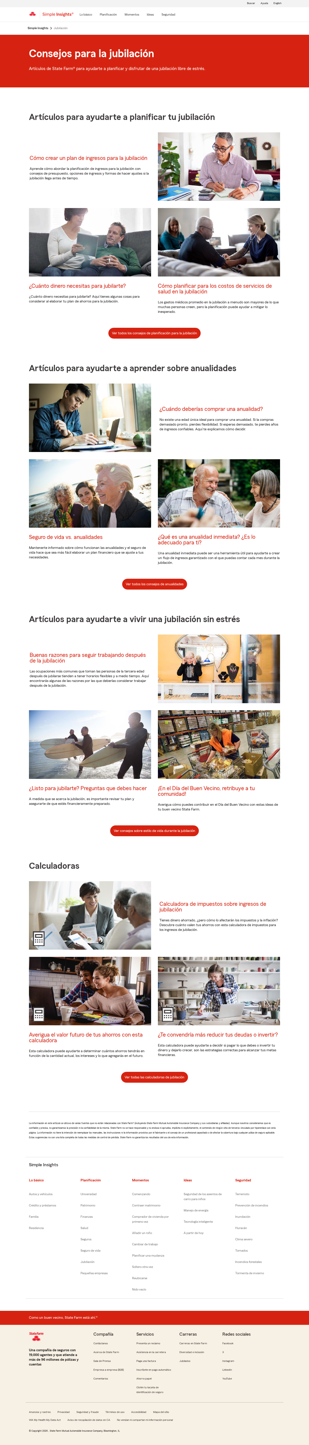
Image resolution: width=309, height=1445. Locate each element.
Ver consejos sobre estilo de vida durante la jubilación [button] (154, 831)
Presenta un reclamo (148, 1343)
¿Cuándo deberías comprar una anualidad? (211, 409)
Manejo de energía (196, 1210)
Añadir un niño (142, 1233)
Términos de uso (114, 1412)
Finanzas (87, 1216)
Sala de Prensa (102, 1361)
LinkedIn (227, 1369)
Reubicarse (139, 1278)
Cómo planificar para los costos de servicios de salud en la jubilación (215, 289)
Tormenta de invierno (249, 1273)
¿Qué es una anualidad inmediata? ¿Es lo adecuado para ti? (206, 540)
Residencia (36, 1228)
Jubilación (88, 1262)
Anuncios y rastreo (40, 1412)
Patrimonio (88, 1205)
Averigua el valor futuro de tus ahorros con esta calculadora (86, 1037)
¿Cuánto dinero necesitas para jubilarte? (77, 286)
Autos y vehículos (40, 1194)
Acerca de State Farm (106, 1352)
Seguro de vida (90, 1250)
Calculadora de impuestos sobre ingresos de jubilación (212, 907)
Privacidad (63, 1412)
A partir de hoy (194, 1233)
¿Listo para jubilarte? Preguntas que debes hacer (88, 788)
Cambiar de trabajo (145, 1244)
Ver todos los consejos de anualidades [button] (154, 584)
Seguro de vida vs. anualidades (66, 537)
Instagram (228, 1361)
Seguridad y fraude (87, 1412)
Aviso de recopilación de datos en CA (88, 1420)
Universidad (89, 1194)
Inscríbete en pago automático (153, 1369)
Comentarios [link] (100, 1378)
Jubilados (184, 1361)
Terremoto (242, 1194)
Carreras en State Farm (193, 1343)
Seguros (86, 1239)
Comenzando (141, 1194)
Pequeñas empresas (94, 1273)
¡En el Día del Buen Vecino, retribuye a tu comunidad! (206, 791)
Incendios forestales (248, 1262)
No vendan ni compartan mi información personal (145, 1420)
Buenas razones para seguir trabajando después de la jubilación (88, 658)
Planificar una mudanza (148, 1255)
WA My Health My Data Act (45, 1420)
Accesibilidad (138, 1412)
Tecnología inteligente (198, 1221)
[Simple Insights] (58, 16)
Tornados (241, 1250)
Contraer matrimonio (146, 1205)
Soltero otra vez (142, 1267)
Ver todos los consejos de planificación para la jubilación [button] (154, 333)
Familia (33, 1216)
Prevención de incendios (251, 1205)
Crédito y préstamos (42, 1205)
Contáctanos (100, 1343)
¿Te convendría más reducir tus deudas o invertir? (218, 1035)
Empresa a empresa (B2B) (108, 1369)
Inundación (242, 1216)
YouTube (227, 1378)
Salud (84, 1228)
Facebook (227, 1343)
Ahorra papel (144, 1378)
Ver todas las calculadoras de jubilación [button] (154, 1077)
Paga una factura (146, 1361)
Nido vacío (139, 1289)
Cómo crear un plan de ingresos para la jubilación (88, 158)
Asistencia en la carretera (151, 1352)
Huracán (241, 1228)
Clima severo (243, 1239)
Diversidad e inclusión (191, 1352)
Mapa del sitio (161, 1412)
